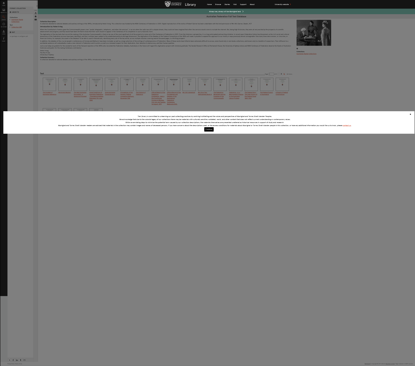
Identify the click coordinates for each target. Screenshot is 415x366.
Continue (208, 129)
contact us (347, 125)
